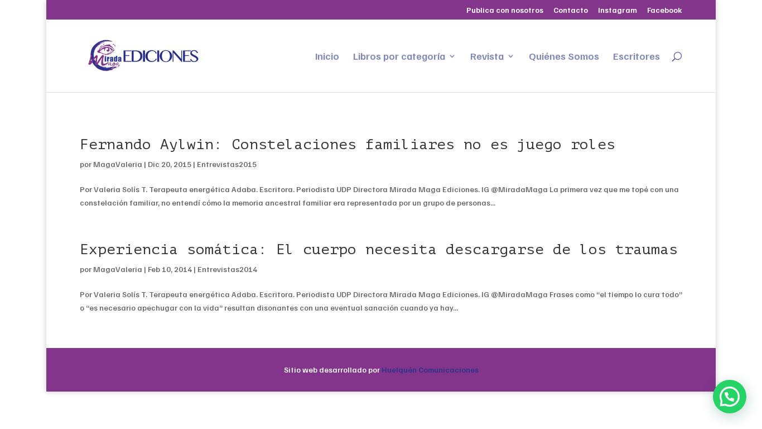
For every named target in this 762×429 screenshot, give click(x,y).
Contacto (570, 10)
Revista (487, 57)
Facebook (664, 10)
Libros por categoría (399, 57)
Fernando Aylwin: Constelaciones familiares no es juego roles (347, 144)
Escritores (636, 57)
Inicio (327, 57)
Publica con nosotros (504, 10)
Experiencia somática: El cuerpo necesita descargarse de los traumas (379, 249)
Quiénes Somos (564, 57)
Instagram (617, 10)
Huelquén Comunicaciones (430, 369)
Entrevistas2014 (227, 269)
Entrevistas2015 (227, 164)
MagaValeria (117, 164)
